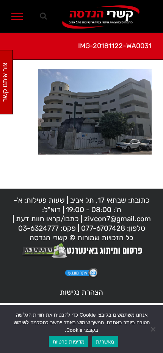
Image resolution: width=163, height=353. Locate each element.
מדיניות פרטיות (69, 342)
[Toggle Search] (43, 16)
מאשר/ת (105, 342)
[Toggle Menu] (17, 16)
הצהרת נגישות (81, 292)
